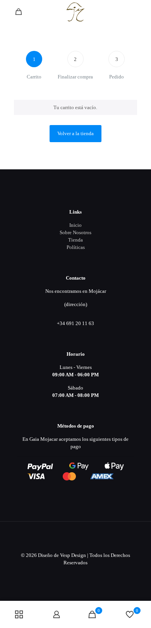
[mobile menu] (140, 11)
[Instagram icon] (84, 574)
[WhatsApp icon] (67, 574)
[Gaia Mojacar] (75, 11)
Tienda (75, 240)
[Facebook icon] (76, 574)
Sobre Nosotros (75, 232)
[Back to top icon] (75, 537)
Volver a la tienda (75, 133)
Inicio (75, 225)
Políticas (76, 247)
